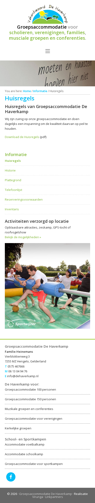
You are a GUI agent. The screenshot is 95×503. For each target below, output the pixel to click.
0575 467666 (16, 366)
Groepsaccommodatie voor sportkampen (34, 464)
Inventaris (12, 209)
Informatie (16, 154)
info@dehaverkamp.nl (23, 376)
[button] (47, 51)
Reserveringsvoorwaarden (24, 199)
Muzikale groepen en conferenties (29, 409)
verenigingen (49, 32)
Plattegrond (13, 180)
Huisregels (13, 161)
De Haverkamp (47, 14)
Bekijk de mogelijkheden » (23, 237)
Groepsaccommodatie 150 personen (30, 399)
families (76, 32)
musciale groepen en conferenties (47, 38)
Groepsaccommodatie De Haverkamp (45, 494)
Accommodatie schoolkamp (24, 454)
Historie (10, 170)
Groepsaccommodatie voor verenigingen (33, 418)
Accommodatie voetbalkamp (25, 444)
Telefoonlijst (13, 190)
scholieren (21, 32)
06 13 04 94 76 (17, 371)
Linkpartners (54, 497)
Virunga (37, 497)
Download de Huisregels (22, 137)
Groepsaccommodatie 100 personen (30, 389)
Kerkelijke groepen (18, 428)
